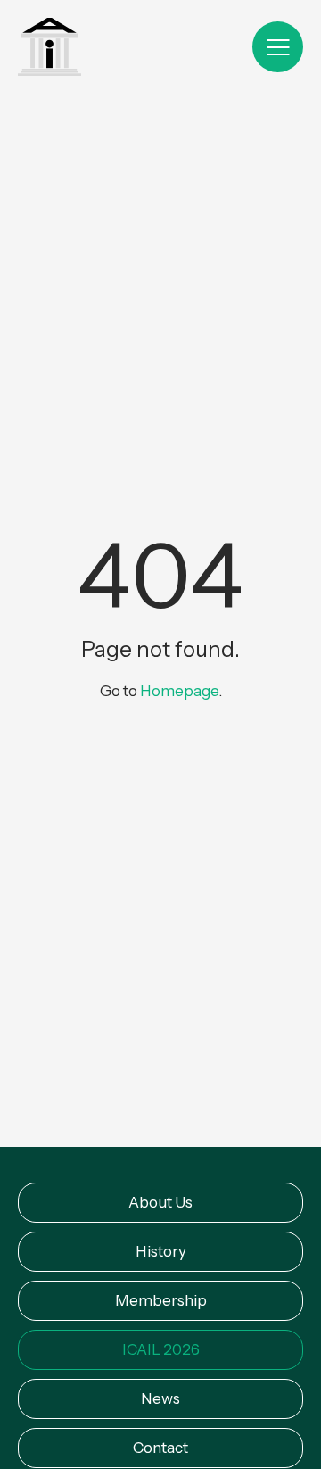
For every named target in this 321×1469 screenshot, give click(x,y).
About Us (160, 1202)
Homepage (179, 691)
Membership (161, 1300)
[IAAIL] (49, 48)
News (160, 1398)
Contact (160, 1448)
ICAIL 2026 (161, 1349)
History (161, 1251)
